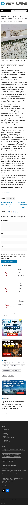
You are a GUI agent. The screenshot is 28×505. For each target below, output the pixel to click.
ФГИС (4, 438)
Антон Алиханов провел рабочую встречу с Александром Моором (21, 272)
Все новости (5, 432)
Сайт (2, 246)
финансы (5, 375)
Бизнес (4, 430)
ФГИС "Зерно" (6, 440)
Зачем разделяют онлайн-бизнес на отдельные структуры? (7, 204)
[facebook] (13, 211)
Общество (5, 436)
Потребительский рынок (8, 437)
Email (3, 240)
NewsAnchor (21, 499)
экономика (11, 375)
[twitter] (15, 211)
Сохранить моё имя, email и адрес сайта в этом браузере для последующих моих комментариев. (14, 256)
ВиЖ (8, 192)
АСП (4, 362)
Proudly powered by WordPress (8, 499)
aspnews (11, 21)
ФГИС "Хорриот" (6, 441)
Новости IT (5, 434)
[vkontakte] (9, 211)
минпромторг (17, 367)
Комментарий (5, 220)
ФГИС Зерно (12, 362)
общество (5, 458)
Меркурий (5, 433)
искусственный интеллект (8, 367)
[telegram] (17, 211)
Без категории (19, 21)
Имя (2, 233)
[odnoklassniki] (11, 211)
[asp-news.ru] (14, 3)
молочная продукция (7, 370)
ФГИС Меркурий (21, 362)
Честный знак (13, 365)
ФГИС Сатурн (5, 365)
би (18, 365)
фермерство (10, 198)
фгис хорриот (11, 458)
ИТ (7, 362)
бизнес (22, 365)
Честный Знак (6, 443)
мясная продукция (16, 370)
